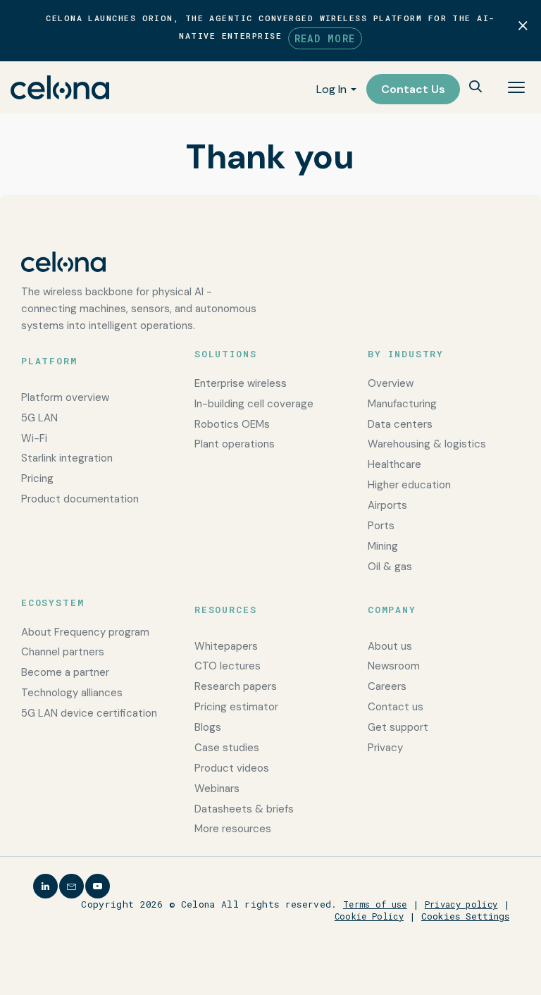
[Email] (71, 886)
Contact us (395, 707)
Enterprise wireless (240, 383)
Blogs (207, 727)
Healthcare (394, 464)
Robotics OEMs (232, 424)
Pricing (37, 478)
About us (390, 646)
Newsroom (394, 666)
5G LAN (39, 418)
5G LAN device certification (89, 713)
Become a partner (65, 672)
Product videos (231, 768)
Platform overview (65, 397)
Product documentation (80, 499)
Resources (225, 609)
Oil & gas (390, 567)
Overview (390, 383)
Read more (325, 38)
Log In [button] (331, 89)
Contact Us (413, 89)
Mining (383, 546)
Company (392, 609)
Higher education (409, 485)
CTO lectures (227, 666)
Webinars (217, 788)
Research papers (235, 686)
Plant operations (234, 444)
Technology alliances (72, 693)
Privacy (385, 748)
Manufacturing (402, 404)
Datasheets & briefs (244, 809)
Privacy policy (461, 904)
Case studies (226, 748)
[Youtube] (97, 886)
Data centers (400, 424)
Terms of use (375, 904)
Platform (49, 360)
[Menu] (516, 87)
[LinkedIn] (45, 886)
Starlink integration (67, 458)
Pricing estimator (236, 707)
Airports (387, 505)
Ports (381, 526)
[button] (475, 87)
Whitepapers (226, 646)
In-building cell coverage (253, 404)
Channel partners (62, 652)
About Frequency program (85, 632)
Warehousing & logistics (427, 444)
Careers (387, 686)
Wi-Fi (34, 438)
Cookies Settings (465, 916)
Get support (398, 727)
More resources (232, 829)
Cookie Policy (369, 916)
